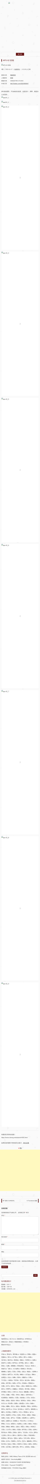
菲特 (18, 1395)
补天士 (4, 1403)
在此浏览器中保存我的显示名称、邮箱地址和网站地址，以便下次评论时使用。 (19, 1262)
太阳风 (27, 1447)
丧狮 (14, 1377)
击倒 (19, 1415)
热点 (21, 1392)
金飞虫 (28, 1374)
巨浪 (14, 1371)
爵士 (10, 1435)
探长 (27, 1363)
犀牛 (25, 1357)
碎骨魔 (4, 1392)
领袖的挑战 (18, 1342)
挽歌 (30, 1424)
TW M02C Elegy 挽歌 (19, 1468)
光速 (8, 1418)
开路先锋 (31, 1435)
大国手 (27, 1409)
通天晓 (16, 1354)
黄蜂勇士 (34, 1409)
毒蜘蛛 (4, 1371)
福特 (30, 1444)
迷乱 (24, 1371)
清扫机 (23, 1400)
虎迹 (34, 1354)
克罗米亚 (29, 1395)
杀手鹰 (21, 1363)
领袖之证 (4, 1342)
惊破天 (4, 1368)
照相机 (23, 1368)
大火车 (9, 1429)
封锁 (15, 1432)
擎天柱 (4, 1432)
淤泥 (33, 1397)
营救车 (20, 1444)
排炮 (28, 1426)
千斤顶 (4, 1380)
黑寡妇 (4, 1357)
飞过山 (27, 1366)
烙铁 (14, 1429)
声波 (3, 1354)
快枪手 (4, 1363)
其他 (11, 1342)
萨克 (14, 1415)
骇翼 (16, 1403)
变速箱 (25, 1383)
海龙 (35, 1424)
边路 (18, 1426)
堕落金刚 (20, 1366)
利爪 (24, 1441)
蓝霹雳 (4, 1377)
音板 (25, 1435)
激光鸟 (10, 1360)
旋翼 (34, 1360)
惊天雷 (4, 1444)
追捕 (3, 1418)
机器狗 (4, 1438)
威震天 (9, 1421)
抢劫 (25, 1444)
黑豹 (29, 1406)
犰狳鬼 (22, 1397)
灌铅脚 (23, 1406)
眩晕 (10, 1363)
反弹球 (34, 1406)
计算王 (15, 1392)
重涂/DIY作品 (6, 1344)
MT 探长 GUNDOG (8, 1200)
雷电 (19, 1371)
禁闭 (36, 1432)
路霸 (30, 1357)
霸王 (3, 1389)
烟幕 (33, 1389)
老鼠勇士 (25, 1418)
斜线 (3, 1383)
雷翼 (16, 1438)
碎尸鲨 (15, 1357)
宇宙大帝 (23, 1421)
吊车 (3, 1395)
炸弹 (3, 1447)
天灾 (21, 1412)
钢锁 (22, 1374)
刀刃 (28, 1397)
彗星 (10, 1432)
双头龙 (29, 1368)
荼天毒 (27, 1389)
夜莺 (21, 1357)
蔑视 (33, 1380)
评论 (3, 1215)
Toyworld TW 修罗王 (16, 1465)
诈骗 (34, 1415)
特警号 (9, 1389)
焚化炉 (9, 1354)
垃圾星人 (23, 1354)
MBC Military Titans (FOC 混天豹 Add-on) (22, 1456)
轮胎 (19, 1429)
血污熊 (9, 1447)
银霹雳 (9, 1415)
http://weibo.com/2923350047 (19, 83)
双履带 (15, 1412)
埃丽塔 (11, 1397)
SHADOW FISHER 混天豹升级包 (20, 1462)
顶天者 (4, 1360)
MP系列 (28, 1339)
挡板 (23, 1395)
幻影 (25, 1424)
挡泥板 (16, 1360)
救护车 (9, 1409)
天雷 (3, 1429)
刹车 (3, 1415)
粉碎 (19, 1377)
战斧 (20, 1432)
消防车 (20, 1435)
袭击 (33, 1438)
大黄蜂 (35, 1371)
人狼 (23, 1386)
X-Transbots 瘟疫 (32, 1200)
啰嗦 (3, 1424)
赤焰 (29, 1400)
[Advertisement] (20, 31)
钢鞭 (8, 1406)
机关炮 (9, 1412)
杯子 (8, 1386)
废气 (13, 1418)
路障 (35, 1444)
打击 (15, 1409)
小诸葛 (10, 1380)
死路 (23, 1426)
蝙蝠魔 (27, 1392)
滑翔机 (26, 1412)
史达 (10, 1377)
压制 (30, 1429)
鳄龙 (24, 1415)
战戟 (29, 1415)
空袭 (3, 1386)
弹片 (10, 1357)
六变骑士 (28, 1360)
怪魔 (33, 1447)
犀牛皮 (10, 1438)
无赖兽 (14, 1441)
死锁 (3, 1426)
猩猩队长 (29, 1386)
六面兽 (4, 1374)
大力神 (30, 1421)
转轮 (18, 1400)
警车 (3, 1409)
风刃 (19, 1441)
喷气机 (25, 1429)
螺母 (13, 1426)
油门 (32, 1412)
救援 (29, 1371)
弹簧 (3, 1400)
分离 (30, 1377)
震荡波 (31, 1383)
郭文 (22, 1380)
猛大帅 (27, 1380)
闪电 (3, 1406)
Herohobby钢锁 (16, 1459)
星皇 (3, 1366)
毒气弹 (9, 1383)
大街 (27, 1403)
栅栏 (3, 1412)
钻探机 (20, 1424)
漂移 (34, 1374)
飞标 (10, 1368)
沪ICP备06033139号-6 (20, 1480)
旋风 (21, 1438)
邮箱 (3, 1244)
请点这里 (26, 1143)
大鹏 (32, 1363)
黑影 (14, 1444)
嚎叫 (13, 1386)
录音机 (33, 1426)
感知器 (22, 1403)
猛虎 (10, 1371)
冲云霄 (16, 1374)
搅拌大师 (15, 1447)
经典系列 (20, 1339)
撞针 (14, 1435)
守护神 (16, 1380)
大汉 (31, 1432)
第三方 (13, 1339)
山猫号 (32, 1418)
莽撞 (29, 1354)
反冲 (8, 1441)
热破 (32, 1403)
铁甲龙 (15, 1363)
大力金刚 (16, 1368)
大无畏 (4, 1435)
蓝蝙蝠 (15, 1389)
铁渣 (33, 1366)
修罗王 (10, 1374)
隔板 (22, 1360)
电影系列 (13, 75)
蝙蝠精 (29, 1441)
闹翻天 (25, 1377)
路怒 (18, 1406)
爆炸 (32, 1392)
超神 (35, 1429)
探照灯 (14, 1424)
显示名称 (4, 1237)
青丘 (13, 1406)
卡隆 (13, 1395)
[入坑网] (20, 5)
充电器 (21, 1389)
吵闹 (11, 78)
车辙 (18, 1386)
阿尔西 (11, 1403)
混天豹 (21, 1409)
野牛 (22, 1447)
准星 (35, 1386)
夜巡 (10, 1392)
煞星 (14, 1383)
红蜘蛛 (16, 1421)
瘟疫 (13, 1400)
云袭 (8, 1366)
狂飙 (8, 1395)
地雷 (3, 1421)
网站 (2, 1252)
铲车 (19, 1383)
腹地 (8, 1400)
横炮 (8, 1426)
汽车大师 (26, 1438)
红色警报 (4, 1397)
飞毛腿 (18, 1418)
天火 (8, 1424)
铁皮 (10, 1444)
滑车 (35, 1441)
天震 (17, 1397)
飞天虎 (25, 1432)
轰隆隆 (14, 1366)
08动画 (26, 1342)
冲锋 (34, 1400)
